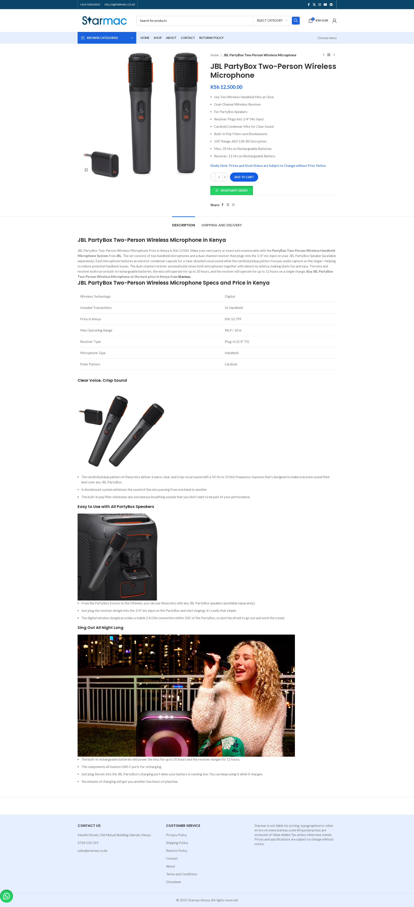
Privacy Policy (176, 835)
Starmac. (184, 277)
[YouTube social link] (325, 5)
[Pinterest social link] (331, 5)
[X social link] (314, 5)
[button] (231, 190)
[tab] (183, 223)
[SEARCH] (296, 21)
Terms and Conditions (181, 874)
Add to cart (244, 177)
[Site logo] (105, 20)
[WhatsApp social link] (233, 205)
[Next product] (334, 55)
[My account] (334, 20)
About (170, 866)
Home (214, 55)
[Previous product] (323, 55)
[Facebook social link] (308, 5)
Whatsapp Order (234, 190)
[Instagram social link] (319, 5)
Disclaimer (173, 882)
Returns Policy (176, 850)
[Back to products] (328, 55)
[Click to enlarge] (86, 169)
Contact (172, 858)
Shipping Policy (177, 843)
